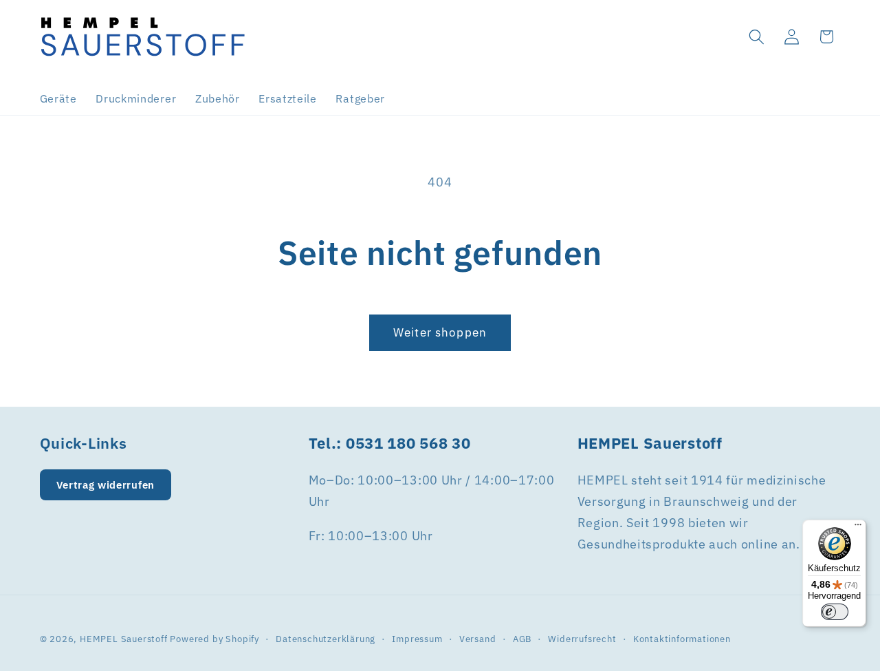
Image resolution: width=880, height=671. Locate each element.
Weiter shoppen (440, 332)
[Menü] (858, 528)
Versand (477, 638)
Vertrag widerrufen (105, 484)
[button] (756, 36)
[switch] (834, 612)
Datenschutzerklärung (325, 638)
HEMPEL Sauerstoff (124, 638)
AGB (522, 638)
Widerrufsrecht (582, 638)
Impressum (417, 638)
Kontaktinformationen (682, 638)
